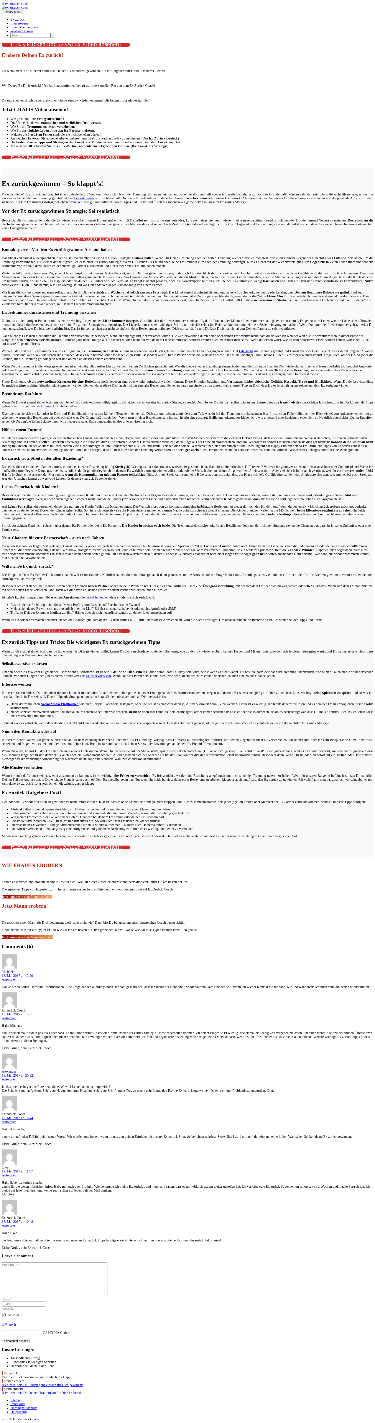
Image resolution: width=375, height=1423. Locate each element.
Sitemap (15, 1400)
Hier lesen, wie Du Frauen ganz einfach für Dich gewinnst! (42, 1385)
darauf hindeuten (97, 597)
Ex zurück (17, 19)
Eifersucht (246, 351)
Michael (7, 972)
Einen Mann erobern (24, 27)
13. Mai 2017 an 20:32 (17, 1075)
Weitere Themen (21, 31)
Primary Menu (12, 11)
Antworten (9, 979)
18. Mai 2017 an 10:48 (17, 1221)
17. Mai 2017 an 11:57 (17, 1171)
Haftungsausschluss (23, 1408)
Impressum (17, 1404)
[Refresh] (9, 1324)
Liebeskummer (84, 198)
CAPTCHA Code (55, 1332)
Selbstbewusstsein (98, 676)
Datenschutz (18, 1412)
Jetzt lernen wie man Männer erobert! (27, 937)
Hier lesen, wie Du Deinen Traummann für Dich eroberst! (41, 1393)
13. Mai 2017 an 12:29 (17, 975)
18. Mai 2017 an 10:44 (17, 1118)
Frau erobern (19, 23)
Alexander (9, 1071)
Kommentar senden (15, 1341)
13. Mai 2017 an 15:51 (17, 1014)
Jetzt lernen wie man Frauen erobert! (27, 896)
